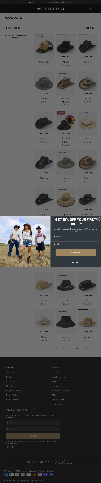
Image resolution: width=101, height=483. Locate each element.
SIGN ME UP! (75, 252)
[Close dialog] (98, 219)
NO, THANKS (75, 262)
